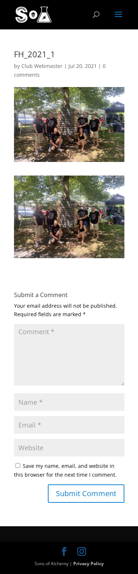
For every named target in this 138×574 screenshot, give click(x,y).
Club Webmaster (42, 65)
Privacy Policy (88, 563)
